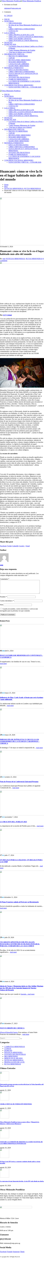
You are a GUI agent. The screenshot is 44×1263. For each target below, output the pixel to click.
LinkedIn (15, 546)
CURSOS (7, 1048)
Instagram (16, 1252)
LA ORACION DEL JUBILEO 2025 (13, 822)
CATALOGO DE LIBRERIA (19, 64)
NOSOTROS (9, 21)
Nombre (3, 597)
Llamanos (7, 12)
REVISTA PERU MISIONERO (20, 60)
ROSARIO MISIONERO (17, 62)
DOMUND (8, 1050)
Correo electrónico (7, 601)
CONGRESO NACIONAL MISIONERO (18, 85)
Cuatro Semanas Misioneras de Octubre (22, 50)
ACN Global (7, 315)
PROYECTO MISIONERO (18, 56)
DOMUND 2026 (10, 44)
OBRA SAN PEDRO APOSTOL (20, 39)
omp (3, 259)
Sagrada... (24, 994)
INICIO (7, 19)
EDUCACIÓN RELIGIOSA (19, 70)
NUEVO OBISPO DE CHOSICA (12, 1028)
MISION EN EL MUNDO (13, 1058)
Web (1, 605)
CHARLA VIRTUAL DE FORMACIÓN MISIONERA (16, 1104)
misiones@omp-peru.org (12, 8)
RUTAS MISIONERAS (34, 259)
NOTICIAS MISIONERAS (15, 259)
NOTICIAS (8, 42)
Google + (22, 546)
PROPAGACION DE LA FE (14, 1062)
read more (3, 663)
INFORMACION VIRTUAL (14, 54)
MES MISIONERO (11, 1056)
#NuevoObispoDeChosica (9, 1032)
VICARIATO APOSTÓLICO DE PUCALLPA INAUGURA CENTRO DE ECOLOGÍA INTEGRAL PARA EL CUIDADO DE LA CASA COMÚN (20, 944)
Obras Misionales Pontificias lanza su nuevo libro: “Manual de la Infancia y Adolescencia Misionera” (19, 1123)
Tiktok (22, 1252)
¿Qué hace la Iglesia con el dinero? (20, 52)
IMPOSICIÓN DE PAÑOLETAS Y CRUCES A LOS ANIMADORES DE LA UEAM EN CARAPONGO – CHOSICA (19, 741)
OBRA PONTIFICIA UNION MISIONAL (23, 40)
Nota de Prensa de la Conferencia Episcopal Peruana (19, 781)
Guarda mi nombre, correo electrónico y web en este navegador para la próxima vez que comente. (19, 610)
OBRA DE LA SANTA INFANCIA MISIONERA (26, 37)
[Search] (21, 1038)
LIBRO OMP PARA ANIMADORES (22, 29)
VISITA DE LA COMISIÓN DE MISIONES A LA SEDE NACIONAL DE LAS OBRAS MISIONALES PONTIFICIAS (21, 1142)
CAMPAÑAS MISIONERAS (14, 1047)
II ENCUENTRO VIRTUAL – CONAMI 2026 (25, 87)
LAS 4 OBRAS (9, 33)
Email (28, 546)
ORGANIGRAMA (15, 23)
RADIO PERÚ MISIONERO (19, 66)
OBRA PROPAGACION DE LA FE (21, 35)
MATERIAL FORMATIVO (13, 68)
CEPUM (12, 58)
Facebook (3, 546)
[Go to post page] (4, 1080)
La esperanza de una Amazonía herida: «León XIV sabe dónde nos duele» (22, 1181)
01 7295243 (8, 15)
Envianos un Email (10, 4)
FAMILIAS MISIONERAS (18, 79)
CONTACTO (13, 31)
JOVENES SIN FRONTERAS (19, 77)
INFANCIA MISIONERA (13, 1052)
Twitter (9, 546)
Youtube (10, 1252)
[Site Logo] (20, 1)
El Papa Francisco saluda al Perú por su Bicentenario (19, 902)
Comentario (4, 579)
